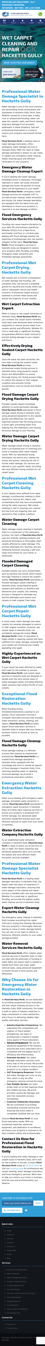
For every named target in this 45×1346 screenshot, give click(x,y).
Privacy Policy (12, 1328)
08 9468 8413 (13, 1210)
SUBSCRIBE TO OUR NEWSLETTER (17, 1198)
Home (9, 1231)
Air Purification (12, 1305)
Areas (9, 1254)
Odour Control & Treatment (17, 1309)
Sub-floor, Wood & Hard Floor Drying (21, 1293)
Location (10, 1242)
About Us (10, 1235)
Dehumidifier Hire (13, 1313)
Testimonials (11, 1250)
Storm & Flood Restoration (17, 1270)
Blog (8, 1258)
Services (10, 1239)
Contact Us (11, 1246)
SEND (38, 1203)
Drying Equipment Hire (15, 1285)
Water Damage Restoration (17, 1278)
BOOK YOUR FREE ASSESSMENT (19, 62)
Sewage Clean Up (13, 1301)
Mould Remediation (14, 1297)
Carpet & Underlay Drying (16, 1281)
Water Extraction (13, 1274)
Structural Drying (13, 1289)
